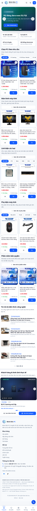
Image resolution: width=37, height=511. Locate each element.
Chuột (20, 215)
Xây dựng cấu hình (7, 436)
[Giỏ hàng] (34, 2)
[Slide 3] (19, 410)
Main (17, 161)
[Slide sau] (33, 19)
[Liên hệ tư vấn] (33, 502)
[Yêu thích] (16, 62)
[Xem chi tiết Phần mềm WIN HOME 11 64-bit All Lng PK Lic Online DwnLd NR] (27, 276)
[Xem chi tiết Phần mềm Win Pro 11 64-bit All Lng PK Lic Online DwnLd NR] (9, 276)
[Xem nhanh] (5, 93)
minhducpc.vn (23, 491)
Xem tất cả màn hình (19, 107)
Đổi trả (15, 498)
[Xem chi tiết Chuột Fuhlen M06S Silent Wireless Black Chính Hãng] (9, 226)
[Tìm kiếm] (26, 2)
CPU (12, 161)
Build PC (18, 509)
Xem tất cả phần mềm (19, 264)
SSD (34, 161)
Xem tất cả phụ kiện (20, 211)
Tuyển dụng (5, 457)
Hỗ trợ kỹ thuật (6, 450)
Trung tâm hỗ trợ (7, 448)
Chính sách (5, 452)
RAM (23, 161)
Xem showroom (12, 25)
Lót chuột (27, 215)
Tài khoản (5, 441)
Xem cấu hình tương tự (7, 408)
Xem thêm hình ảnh (11, 413)
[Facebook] (4, 473)
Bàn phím (13, 215)
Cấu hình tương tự (28, 413)
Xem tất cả (19, 366)
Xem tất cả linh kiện (20, 157)
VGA (28, 161)
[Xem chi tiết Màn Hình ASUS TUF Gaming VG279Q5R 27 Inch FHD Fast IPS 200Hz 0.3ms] (27, 118)
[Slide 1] (17, 410)
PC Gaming (13, 57)
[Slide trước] (4, 19)
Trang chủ (4, 509)
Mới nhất (5, 57)
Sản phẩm (5, 434)
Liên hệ (4, 455)
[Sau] (35, 77)
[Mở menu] (2, 2)
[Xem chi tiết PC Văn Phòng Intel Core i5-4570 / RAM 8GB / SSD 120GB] (9, 69)
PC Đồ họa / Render (24, 57)
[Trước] (1, 77)
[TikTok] (7, 473)
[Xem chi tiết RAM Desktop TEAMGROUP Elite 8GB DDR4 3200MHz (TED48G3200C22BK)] (27, 172)
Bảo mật (21, 498)
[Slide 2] (18, 410)
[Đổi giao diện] (30, 2)
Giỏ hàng (5, 439)
